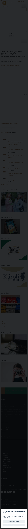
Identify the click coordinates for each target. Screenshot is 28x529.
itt (9, 516)
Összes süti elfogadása (14, 521)
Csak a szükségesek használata (14, 524)
